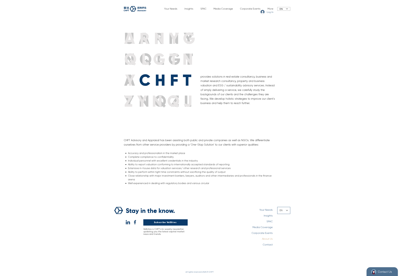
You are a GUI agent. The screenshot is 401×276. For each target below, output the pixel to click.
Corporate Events (262, 233)
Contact (268, 244)
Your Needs (266, 209)
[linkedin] (128, 222)
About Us (267, 238)
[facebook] (135, 222)
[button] (169, 9)
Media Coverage (263, 227)
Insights (268, 215)
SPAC (270, 221)
